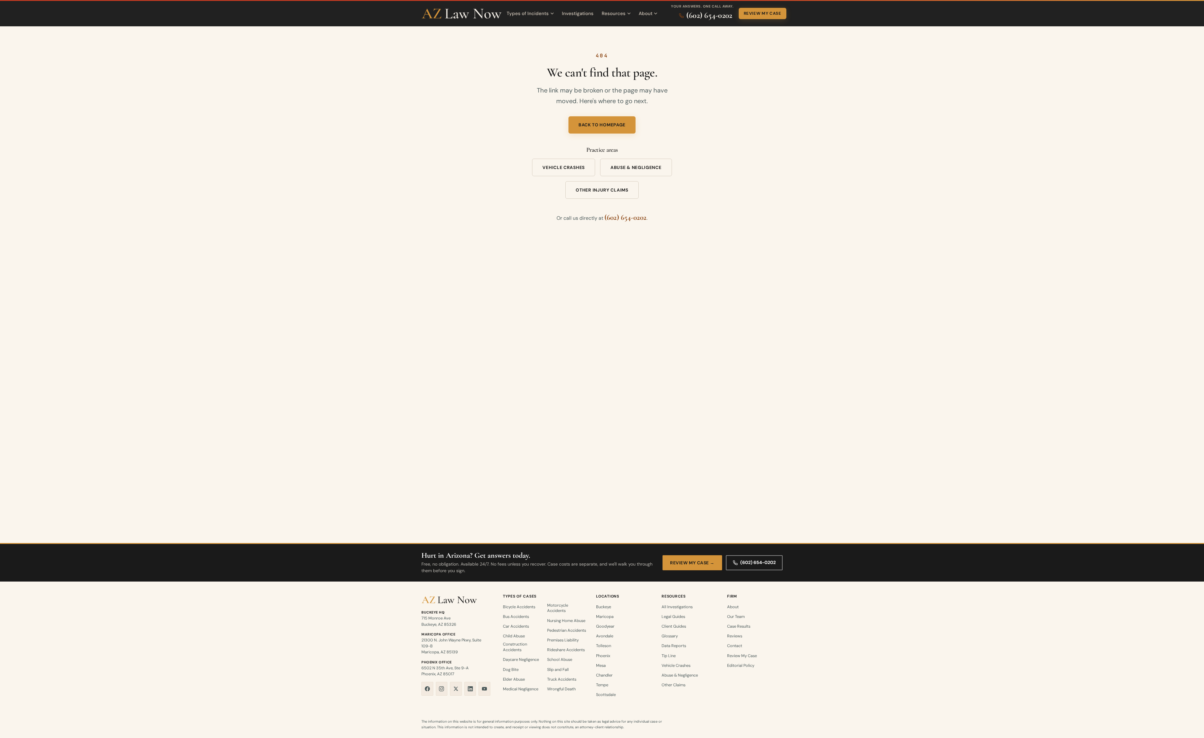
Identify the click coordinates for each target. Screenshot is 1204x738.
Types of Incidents (528, 13)
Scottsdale (606, 694)
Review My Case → (692, 563)
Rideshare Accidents (566, 649)
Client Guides (674, 626)
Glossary (670, 636)
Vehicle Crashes (676, 665)
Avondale (604, 636)
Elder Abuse (514, 679)
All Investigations (677, 606)
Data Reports (674, 645)
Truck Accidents (561, 679)
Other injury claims (602, 190)
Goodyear (605, 626)
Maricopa (605, 616)
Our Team (736, 616)
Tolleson (603, 645)
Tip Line (669, 655)
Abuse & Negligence (680, 675)
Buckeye (603, 606)
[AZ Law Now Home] (461, 13)
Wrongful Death (561, 689)
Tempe (602, 685)
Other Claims (673, 685)
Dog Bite (511, 669)
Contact (734, 645)
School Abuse (559, 659)
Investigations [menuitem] (578, 13)
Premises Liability (563, 640)
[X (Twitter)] (456, 689)
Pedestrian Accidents (566, 630)
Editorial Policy (740, 665)
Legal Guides (673, 616)
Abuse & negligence (636, 167)
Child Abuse (514, 636)
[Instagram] (442, 689)
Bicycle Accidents (519, 606)
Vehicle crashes (563, 167)
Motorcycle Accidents (557, 608)
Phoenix (603, 655)
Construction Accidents (515, 646)
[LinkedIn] (470, 689)
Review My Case (762, 13)
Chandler (604, 675)
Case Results (738, 626)
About (645, 13)
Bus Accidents (516, 616)
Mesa (601, 665)
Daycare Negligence (521, 659)
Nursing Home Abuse (566, 620)
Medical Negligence (520, 689)
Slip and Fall (558, 669)
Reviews (734, 636)
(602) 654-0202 (626, 217)
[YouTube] (484, 689)
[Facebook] (427, 689)
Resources (614, 13)
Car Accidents (516, 626)
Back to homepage (602, 125)
